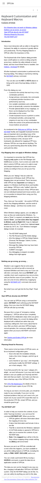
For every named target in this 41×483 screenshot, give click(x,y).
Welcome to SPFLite (25, 129)
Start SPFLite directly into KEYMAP (16, 32)
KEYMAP (10, 76)
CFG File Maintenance (15, 384)
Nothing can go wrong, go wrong (15, 30)
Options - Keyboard (10, 67)
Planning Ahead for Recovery (14, 34)
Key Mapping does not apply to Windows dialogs (20, 27)
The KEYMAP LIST (10, 37)
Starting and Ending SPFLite (16, 337)
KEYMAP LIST (16, 282)
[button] (33, 10)
